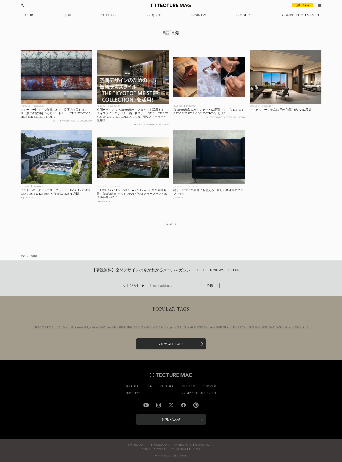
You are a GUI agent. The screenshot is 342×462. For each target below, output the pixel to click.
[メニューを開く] (319, 5)
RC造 (251, 327)
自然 (193, 327)
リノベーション (61, 327)
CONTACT (194, 449)
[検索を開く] (22, 5)
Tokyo (88, 327)
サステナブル (182, 327)
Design (169, 327)
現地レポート (301, 327)
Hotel (226, 327)
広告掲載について (137, 445)
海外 (137, 327)
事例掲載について (159, 445)
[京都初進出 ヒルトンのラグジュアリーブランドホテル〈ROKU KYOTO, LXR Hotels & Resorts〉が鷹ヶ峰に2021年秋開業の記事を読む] (133, 157)
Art (143, 327)
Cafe (258, 327)
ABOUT (146, 449)
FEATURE (28, 15)
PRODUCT (244, 15)
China (234, 327)
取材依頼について (204, 445)
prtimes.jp (178, 197)
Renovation (77, 327)
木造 (103, 327)
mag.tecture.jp (27, 197)
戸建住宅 (158, 327)
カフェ (280, 327)
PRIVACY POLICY (163, 449)
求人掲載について (182, 445)
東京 (48, 327)
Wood (96, 327)
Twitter (171, 405)
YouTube (112, 327)
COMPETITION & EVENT (301, 15)
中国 (200, 327)
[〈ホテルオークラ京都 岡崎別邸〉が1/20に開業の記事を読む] (285, 77)
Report (289, 327)
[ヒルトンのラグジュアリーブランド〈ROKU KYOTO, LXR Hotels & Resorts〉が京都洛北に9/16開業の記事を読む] (56, 157)
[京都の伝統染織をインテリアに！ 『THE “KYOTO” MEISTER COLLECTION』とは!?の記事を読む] (209, 77)
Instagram (158, 405)
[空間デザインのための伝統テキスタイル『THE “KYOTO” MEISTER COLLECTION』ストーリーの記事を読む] (133, 77)
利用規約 (181, 449)
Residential (210, 327)
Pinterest (196, 405)
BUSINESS (198, 15)
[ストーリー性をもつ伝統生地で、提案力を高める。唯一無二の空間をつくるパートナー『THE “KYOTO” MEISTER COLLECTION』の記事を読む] (56, 77)
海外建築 (39, 327)
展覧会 (122, 327)
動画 (130, 327)
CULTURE (109, 15)
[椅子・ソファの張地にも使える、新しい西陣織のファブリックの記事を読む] (209, 157)
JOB (68, 15)
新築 (265, 327)
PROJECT (153, 15)
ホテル (242, 327)
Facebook (183, 405)
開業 (219, 327)
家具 (272, 327)
